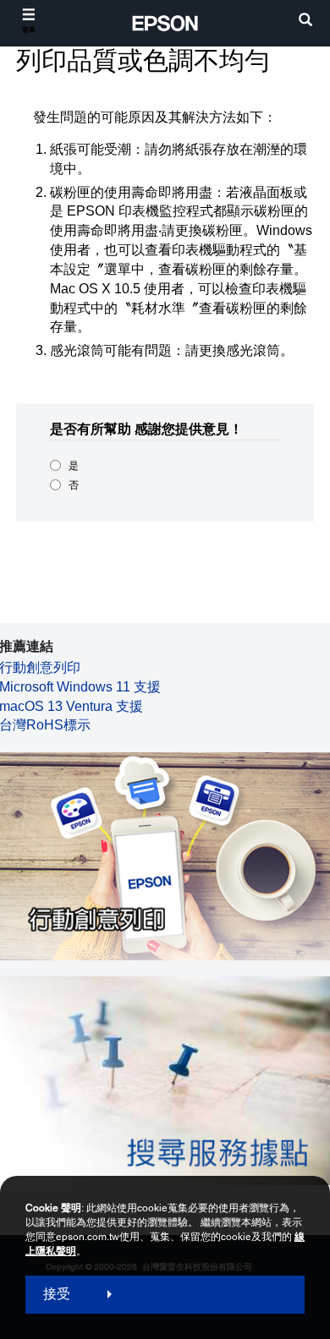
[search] (305, 21)
